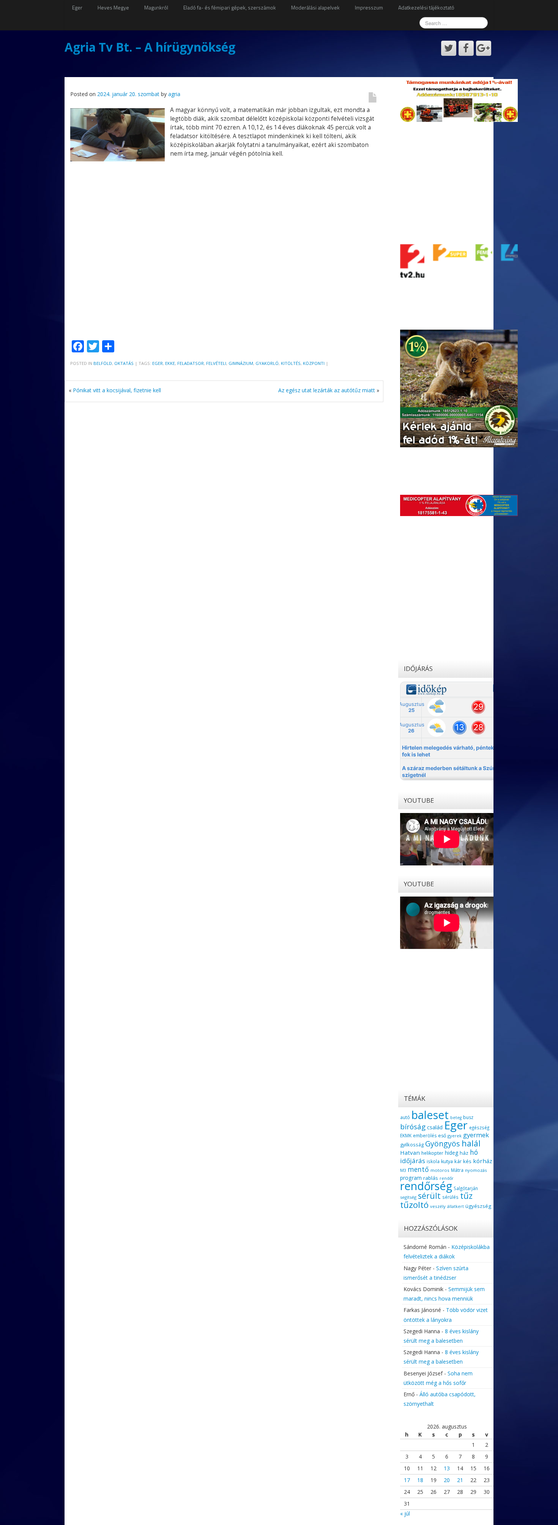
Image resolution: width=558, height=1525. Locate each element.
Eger (77, 7)
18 (420, 1480)
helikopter (432, 1153)
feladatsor (190, 363)
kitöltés (291, 363)
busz (468, 1117)
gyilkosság (412, 1144)
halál (471, 1143)
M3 (403, 1170)
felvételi (216, 363)
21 (460, 1480)
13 (447, 1468)
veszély (438, 1206)
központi (314, 363)
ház (464, 1152)
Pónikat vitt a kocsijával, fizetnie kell (117, 390)
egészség (479, 1127)
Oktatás (124, 363)
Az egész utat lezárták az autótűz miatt (326, 390)
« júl (405, 1513)
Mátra (457, 1170)
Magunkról (156, 7)
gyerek (455, 1135)
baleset (430, 1115)
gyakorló (267, 363)
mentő (418, 1169)
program (411, 1177)
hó (474, 1152)
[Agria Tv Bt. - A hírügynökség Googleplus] (483, 48)
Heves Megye (113, 7)
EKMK (405, 1135)
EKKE (170, 363)
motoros (439, 1170)
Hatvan (410, 1152)
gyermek (476, 1134)
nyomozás (476, 1170)
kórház (482, 1161)
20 (447, 1480)
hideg (451, 1152)
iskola (433, 1161)
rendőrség (426, 1185)
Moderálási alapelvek (315, 7)
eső (442, 1135)
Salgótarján (466, 1188)
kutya (447, 1161)
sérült (429, 1195)
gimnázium (241, 363)
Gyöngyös (442, 1143)
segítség (408, 1197)
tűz (466, 1195)
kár (458, 1161)
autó (405, 1117)
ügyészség (478, 1206)
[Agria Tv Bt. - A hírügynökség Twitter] (448, 48)
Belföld (102, 363)
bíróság (413, 1127)
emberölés (425, 1135)
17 (407, 1480)
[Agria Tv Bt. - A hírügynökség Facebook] (466, 48)
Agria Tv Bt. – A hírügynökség (150, 47)
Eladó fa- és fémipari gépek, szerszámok (229, 7)
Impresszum (369, 7)
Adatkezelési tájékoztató (426, 7)
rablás (430, 1178)
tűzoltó (414, 1205)
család (435, 1127)
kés (467, 1161)
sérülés (450, 1197)
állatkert (455, 1206)
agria (174, 94)
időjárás (412, 1160)
